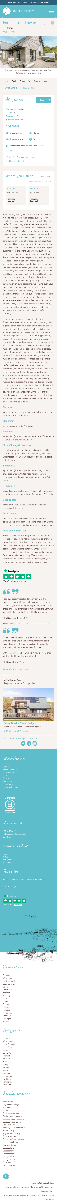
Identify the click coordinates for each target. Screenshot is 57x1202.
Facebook (23, 743)
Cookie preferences (10, 787)
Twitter (29, 743)
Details (11, 88)
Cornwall (6, 975)
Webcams (7, 863)
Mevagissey (7, 1013)
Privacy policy (8, 773)
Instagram (7, 860)
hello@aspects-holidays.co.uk (14, 834)
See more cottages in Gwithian (22, 739)
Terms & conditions (10, 770)
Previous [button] (3, 52)
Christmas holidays (10, 1142)
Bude (5, 998)
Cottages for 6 (8, 1154)
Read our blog (8, 781)
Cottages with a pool (11, 1113)
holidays (23, 11)
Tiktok (5, 857)
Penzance (7, 1004)
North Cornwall (9, 981)
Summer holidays (10, 1136)
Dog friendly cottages (11, 1105)
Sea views (7, 1108)
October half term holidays (13, 1139)
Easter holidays (9, 1131)
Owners (6, 778)
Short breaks (8, 1102)
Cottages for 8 (8, 1157)
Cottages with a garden (12, 1122)
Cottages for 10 (9, 1160)
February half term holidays (14, 1128)
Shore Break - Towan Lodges (20, 723)
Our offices (7, 837)
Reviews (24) (25, 81)
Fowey (5, 1001)
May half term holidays (12, 1134)
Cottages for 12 (9, 1162)
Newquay (6, 996)
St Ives (5, 987)
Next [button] (53, 52)
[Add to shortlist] (52, 23)
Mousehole (7, 1007)
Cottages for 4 (8, 1151)
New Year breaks (9, 1145)
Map (45, 81)
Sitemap (6, 767)
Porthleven (7, 1016)
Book (42, 100)
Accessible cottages (10, 1125)
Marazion (6, 1010)
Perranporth (7, 1019)
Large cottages (9, 1165)
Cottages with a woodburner (14, 1119)
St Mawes (7, 1022)
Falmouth (6, 993)
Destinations (13, 968)
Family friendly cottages (12, 1116)
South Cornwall (9, 984)
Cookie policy (8, 784)
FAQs (5, 776)
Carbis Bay (7, 990)
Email (35, 743)
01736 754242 (9, 831)
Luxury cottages (9, 1110)
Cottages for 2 (8, 1148)
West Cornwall (8, 978)
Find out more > (43, 2)
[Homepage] (7, 11)
